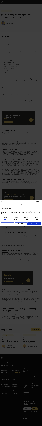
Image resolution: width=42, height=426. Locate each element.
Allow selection (21, 223)
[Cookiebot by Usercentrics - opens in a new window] (36, 202)
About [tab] (35, 204)
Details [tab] (21, 204)
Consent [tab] (7, 204)
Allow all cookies (34, 223)
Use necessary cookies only (8, 223)
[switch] (15, 219)
